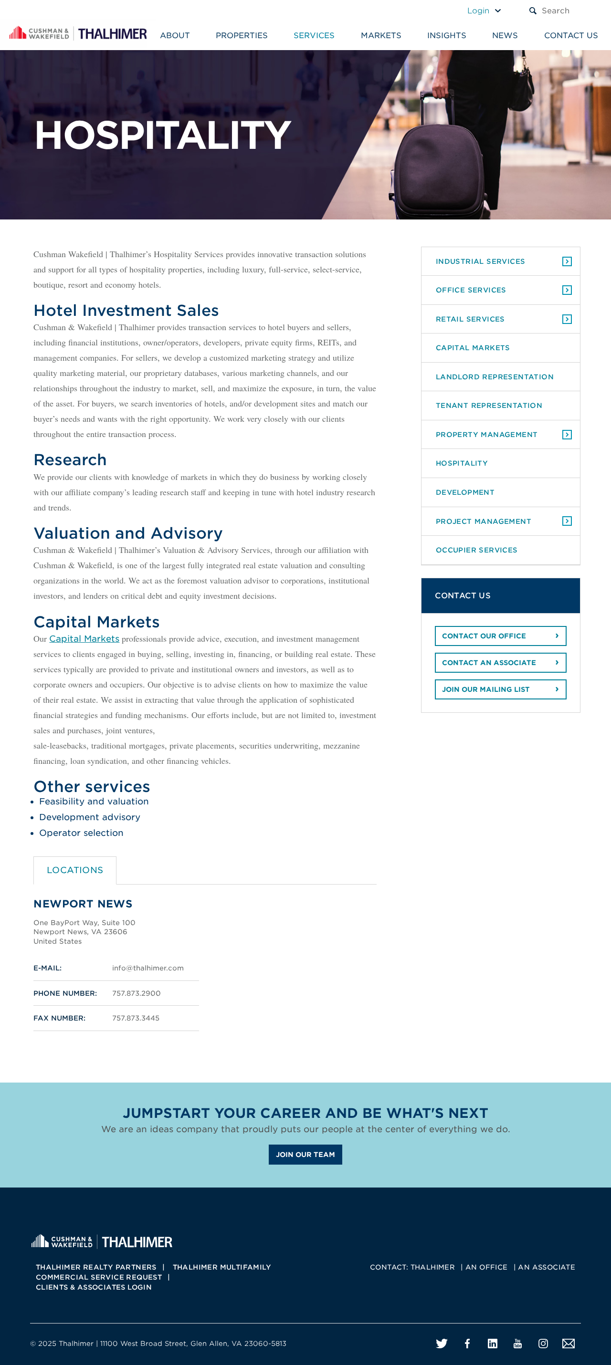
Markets (381, 35)
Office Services (471, 290)
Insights (446, 35)
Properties (242, 35)
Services (314, 35)
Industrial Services (481, 261)
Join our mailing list (486, 689)
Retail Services (470, 319)
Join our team (305, 1154)
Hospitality (462, 463)
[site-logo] (101, 1240)
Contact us (571, 35)
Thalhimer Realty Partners (96, 1267)
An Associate (546, 1267)
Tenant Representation (489, 405)
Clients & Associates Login (94, 1287)
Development (465, 492)
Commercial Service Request (99, 1277)
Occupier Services (477, 550)
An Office (486, 1267)
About (175, 35)
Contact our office (484, 636)
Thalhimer (433, 1267)
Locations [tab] (75, 870)
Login (478, 10)
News (505, 35)
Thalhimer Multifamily (222, 1267)
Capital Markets (84, 639)
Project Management (483, 521)
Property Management (487, 434)
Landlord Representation (495, 377)
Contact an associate (489, 663)
